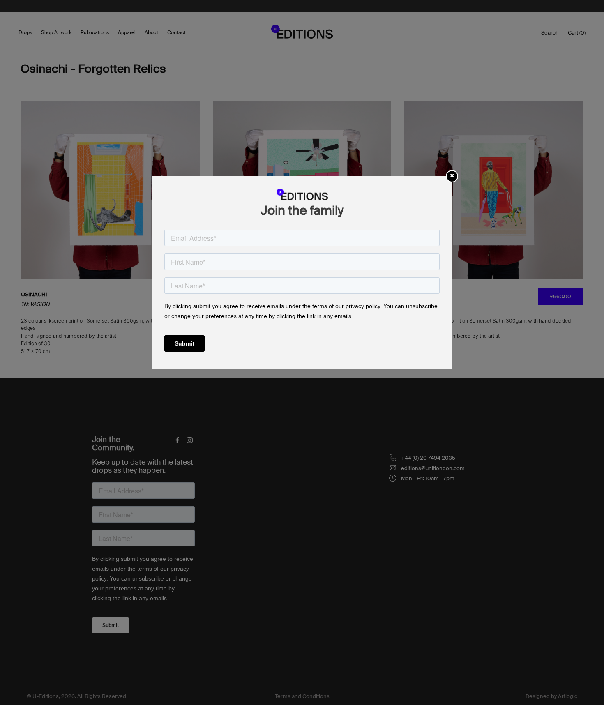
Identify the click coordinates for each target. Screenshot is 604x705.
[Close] (452, 175)
